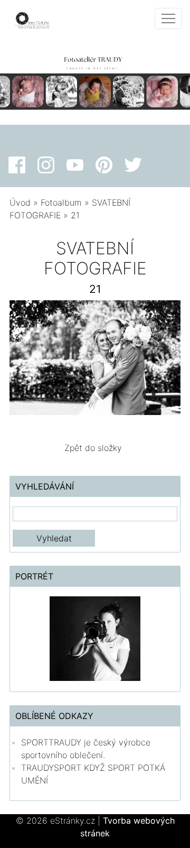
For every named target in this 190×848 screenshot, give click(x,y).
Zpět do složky (93, 448)
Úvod (20, 202)
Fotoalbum (61, 202)
